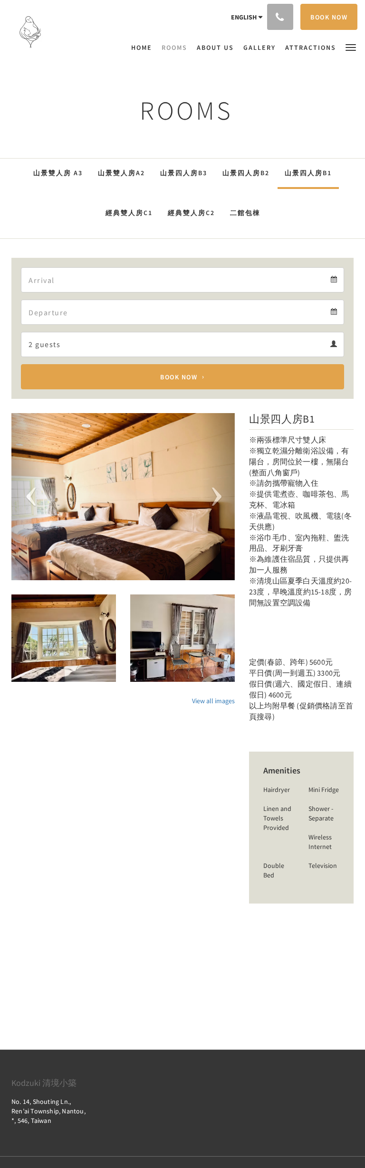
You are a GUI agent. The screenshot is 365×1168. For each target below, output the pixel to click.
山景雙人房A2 (121, 173)
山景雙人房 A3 (58, 173)
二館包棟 (245, 212)
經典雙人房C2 (191, 212)
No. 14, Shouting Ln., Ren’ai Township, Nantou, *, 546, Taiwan (48, 1111)
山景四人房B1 (308, 173)
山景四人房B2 (245, 173)
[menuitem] (144, 47)
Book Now (178, 377)
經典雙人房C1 (129, 212)
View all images (213, 701)
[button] (351, 46)
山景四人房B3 (183, 173)
